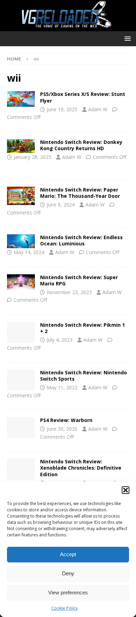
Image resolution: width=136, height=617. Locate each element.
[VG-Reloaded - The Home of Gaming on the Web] (68, 27)
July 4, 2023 (60, 339)
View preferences (68, 592)
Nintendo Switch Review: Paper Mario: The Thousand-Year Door (80, 192)
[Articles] (21, 99)
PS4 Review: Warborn (66, 420)
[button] (125, 490)
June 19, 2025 (62, 109)
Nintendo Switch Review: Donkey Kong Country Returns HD (81, 145)
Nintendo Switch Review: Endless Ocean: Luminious (81, 240)
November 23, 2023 (69, 292)
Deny (68, 573)
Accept (68, 554)
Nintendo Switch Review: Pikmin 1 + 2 (82, 328)
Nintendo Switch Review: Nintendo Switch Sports (83, 375)
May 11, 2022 (62, 387)
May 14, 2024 (29, 252)
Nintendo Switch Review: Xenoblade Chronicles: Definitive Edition (80, 467)
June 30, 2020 (62, 428)
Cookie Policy (64, 608)
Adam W (97, 109)
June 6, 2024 (61, 204)
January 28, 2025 (32, 157)
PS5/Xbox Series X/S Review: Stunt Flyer (82, 97)
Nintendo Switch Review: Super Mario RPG (79, 280)
